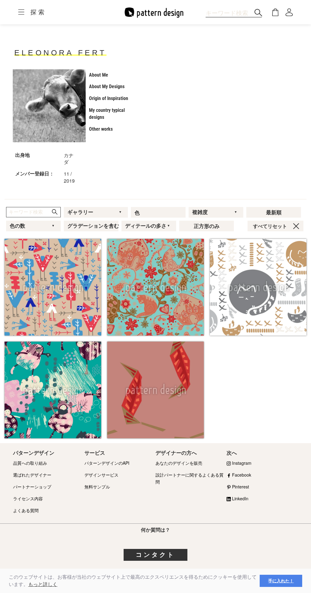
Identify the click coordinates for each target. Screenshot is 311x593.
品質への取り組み (30, 463)
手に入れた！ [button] (281, 580)
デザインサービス (101, 475)
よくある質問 (26, 510)
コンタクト (155, 554)
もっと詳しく (42, 584)
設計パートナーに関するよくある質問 (190, 478)
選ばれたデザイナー (32, 475)
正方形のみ (207, 226)
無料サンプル (97, 487)
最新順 (274, 212)
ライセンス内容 (28, 498)
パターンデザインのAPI (106, 463)
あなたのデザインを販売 (179, 463)
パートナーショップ (32, 487)
